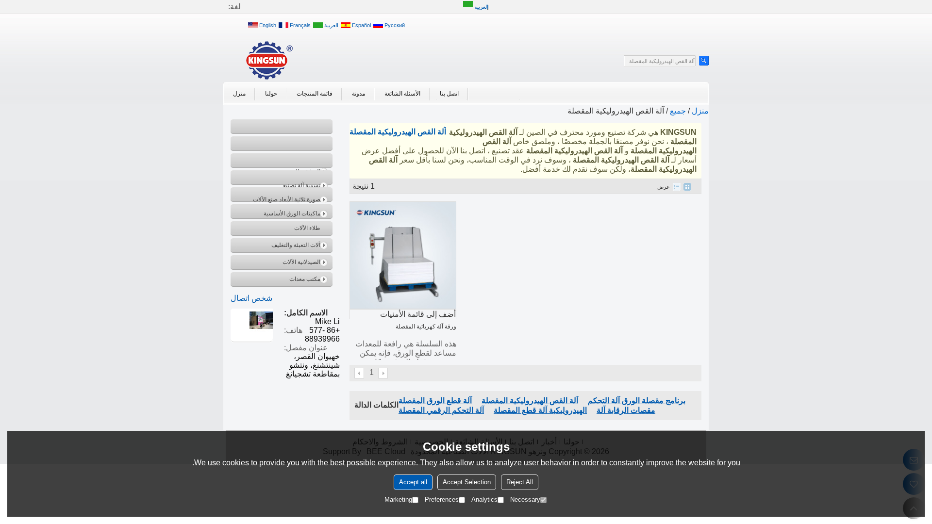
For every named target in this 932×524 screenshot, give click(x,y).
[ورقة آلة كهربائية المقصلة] (403, 255)
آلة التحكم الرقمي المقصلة (441, 410)
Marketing (398, 499)
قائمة (677, 187)
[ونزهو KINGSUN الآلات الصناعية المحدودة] (269, 60)
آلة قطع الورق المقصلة (435, 400)
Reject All (519, 482)
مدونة (358, 93)
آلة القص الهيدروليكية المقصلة (530, 400)
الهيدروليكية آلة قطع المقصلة (540, 410)
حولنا (271, 93)
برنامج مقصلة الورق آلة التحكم (636, 400)
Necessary (525, 499)
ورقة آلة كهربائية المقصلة (426, 326)
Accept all (413, 482)
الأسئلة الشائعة (402, 93)
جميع (678, 111)
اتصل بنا (449, 93)
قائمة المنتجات (315, 93)
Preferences (442, 499)
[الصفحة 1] (359, 373)
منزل (239, 93)
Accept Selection (467, 482)
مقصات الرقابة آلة (626, 410)
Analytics (484, 499)
